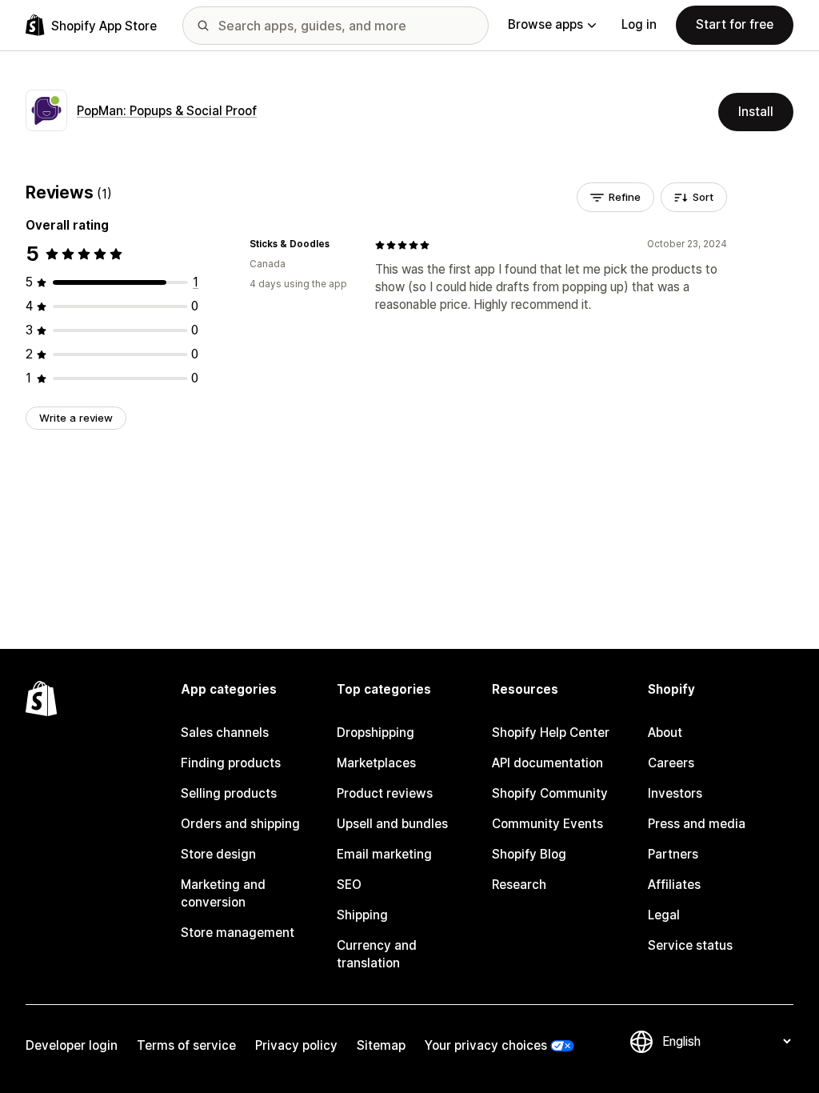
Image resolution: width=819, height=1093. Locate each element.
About (665, 732)
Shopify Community (550, 793)
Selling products (229, 793)
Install (755, 111)
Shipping (362, 915)
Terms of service (186, 1045)
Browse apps (545, 24)
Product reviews (385, 793)
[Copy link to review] (339, 244)
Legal (664, 915)
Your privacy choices (486, 1045)
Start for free (734, 24)
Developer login (72, 1045)
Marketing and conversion (223, 893)
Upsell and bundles (392, 823)
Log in (639, 24)
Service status (690, 945)
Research (519, 884)
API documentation (547, 763)
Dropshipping (375, 732)
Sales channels (225, 732)
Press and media (696, 823)
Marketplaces (376, 763)
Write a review (76, 417)
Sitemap (381, 1045)
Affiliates (674, 884)
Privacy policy (296, 1045)
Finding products (231, 763)
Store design (218, 854)
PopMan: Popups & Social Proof (167, 110)
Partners (673, 854)
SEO (349, 884)
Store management (237, 932)
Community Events (547, 823)
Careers (671, 763)
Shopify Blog (529, 854)
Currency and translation (377, 954)
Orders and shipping (240, 823)
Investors (675, 793)
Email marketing (384, 854)
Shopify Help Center (550, 732)
